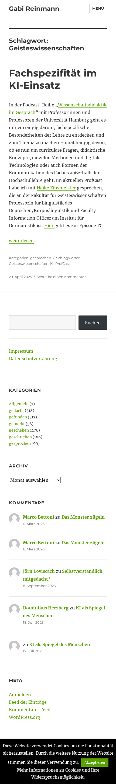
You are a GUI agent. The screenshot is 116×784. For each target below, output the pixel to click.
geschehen (19, 430)
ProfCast (62, 263)
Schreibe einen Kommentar (61, 277)
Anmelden (20, 694)
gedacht (16, 410)
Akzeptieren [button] (94, 762)
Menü (98, 8)
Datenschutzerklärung (33, 358)
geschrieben (20, 437)
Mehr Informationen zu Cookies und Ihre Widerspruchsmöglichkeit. (58, 774)
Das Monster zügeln (83, 517)
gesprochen (40, 258)
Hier (49, 225)
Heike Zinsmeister (56, 187)
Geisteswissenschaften (29, 263)
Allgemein (19, 403)
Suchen (93, 322)
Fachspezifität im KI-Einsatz (53, 79)
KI (52, 263)
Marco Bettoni (38, 517)
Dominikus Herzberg (46, 607)
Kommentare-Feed (29, 709)
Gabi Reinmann (34, 8)
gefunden (18, 417)
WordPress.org (24, 717)
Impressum (21, 351)
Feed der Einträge (28, 702)
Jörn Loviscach (39, 571)
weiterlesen (21, 240)
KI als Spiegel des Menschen (59, 644)
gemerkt (17, 423)
